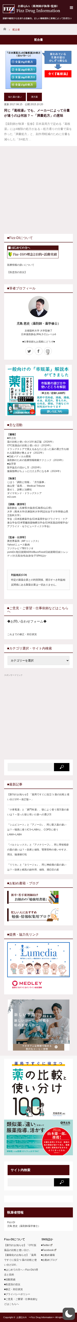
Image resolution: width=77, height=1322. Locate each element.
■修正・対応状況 (13, 1289)
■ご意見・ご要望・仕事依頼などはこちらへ (21, 1301)
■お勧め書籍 (47, 1255)
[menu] (71, 7)
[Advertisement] (38, 189)
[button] (69, 1314)
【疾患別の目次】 (17, 272)
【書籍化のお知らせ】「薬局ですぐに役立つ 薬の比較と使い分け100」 (20, 1260)
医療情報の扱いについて (20, 264)
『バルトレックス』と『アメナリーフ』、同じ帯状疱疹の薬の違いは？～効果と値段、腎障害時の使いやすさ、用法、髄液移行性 (38, 849)
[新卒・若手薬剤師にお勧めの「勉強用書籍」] (38, 898)
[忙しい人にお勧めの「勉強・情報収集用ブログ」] (38, 915)
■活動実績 (9, 1279)
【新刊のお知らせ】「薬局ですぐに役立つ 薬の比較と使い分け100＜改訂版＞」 (38, 797)
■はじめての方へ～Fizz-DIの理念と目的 (21, 1272)
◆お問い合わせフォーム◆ (27, 621)
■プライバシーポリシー (17, 1294)
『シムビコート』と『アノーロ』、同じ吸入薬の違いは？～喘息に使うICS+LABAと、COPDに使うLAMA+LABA (36, 829)
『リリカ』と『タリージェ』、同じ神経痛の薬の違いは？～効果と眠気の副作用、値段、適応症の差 (36, 867)
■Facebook (46, 1250)
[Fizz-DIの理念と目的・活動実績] (38, 252)
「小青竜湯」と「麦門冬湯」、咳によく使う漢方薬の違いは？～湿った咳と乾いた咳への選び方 (38, 812)
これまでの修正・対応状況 (22, 634)
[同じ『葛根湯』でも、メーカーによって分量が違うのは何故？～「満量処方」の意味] (38, 70)
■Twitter (44, 1245)
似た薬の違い (15, 97)
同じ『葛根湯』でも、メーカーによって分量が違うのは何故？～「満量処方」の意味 (37, 113)
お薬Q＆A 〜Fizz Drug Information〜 (35, 1317)
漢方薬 (34, 97)
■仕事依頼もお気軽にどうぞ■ (38, 341)
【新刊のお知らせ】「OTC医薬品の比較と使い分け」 (20, 1248)
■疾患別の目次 (12, 1284)
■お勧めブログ (48, 1259)
